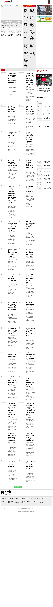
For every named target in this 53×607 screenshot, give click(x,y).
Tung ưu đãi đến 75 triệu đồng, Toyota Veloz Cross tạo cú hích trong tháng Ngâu (29, 137)
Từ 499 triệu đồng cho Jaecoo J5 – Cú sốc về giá (11, 36)
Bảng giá (11, 498)
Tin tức (2, 69)
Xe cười (28, 501)
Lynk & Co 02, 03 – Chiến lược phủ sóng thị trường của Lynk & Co (30, 225)
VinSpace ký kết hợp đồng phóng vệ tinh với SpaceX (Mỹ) (30, 278)
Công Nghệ (16, 499)
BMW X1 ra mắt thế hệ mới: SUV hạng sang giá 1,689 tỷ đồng (30, 331)
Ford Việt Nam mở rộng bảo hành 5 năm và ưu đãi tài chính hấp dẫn (12, 380)
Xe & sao (41, 502)
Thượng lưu (41, 499)
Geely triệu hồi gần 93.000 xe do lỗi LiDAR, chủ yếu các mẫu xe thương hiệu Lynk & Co (26, 13)
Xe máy (35, 501)
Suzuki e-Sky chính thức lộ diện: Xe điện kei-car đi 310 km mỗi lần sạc (30, 109)
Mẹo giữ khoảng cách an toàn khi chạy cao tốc (3, 36)
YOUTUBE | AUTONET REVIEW (42, 71)
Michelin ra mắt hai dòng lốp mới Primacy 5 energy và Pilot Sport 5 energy (12, 306)
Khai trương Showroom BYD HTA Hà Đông (30, 304)
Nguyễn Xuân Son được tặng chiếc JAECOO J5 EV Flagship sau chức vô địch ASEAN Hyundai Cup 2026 (32, 14)
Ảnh (19, 69)
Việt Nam (7, 69)
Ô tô (3, 501)
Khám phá (24, 498)
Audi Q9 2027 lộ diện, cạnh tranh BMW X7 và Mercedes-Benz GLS (30, 464)
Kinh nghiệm (17, 502)
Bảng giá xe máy (10, 502)
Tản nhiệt (30, 498)
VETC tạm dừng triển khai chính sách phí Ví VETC (26, 35)
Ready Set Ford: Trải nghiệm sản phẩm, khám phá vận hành (29, 163)
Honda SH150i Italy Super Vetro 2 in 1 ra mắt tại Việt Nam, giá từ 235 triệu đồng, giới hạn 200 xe (30, 409)
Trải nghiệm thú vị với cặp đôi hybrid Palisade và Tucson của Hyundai (12, 252)
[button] (18, 487)
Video (16, 69)
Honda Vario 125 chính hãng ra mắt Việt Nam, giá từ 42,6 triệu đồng (30, 437)
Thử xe (36, 498)
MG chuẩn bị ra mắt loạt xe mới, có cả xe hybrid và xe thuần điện (30, 252)
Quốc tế (12, 69)
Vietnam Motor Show (23, 502)
